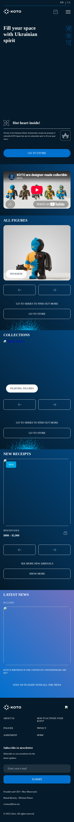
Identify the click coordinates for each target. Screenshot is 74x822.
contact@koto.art (11, 804)
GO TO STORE (37, 313)
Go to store (37, 153)
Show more (37, 573)
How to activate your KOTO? (50, 719)
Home (40, 735)
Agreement (10, 735)
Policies (8, 728)
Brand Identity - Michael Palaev (18, 798)
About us (8, 718)
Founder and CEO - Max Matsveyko (20, 791)
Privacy (41, 728)
